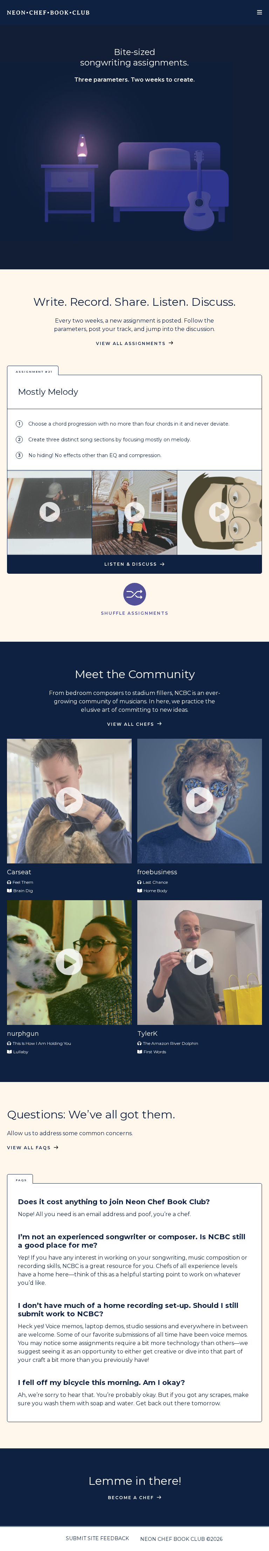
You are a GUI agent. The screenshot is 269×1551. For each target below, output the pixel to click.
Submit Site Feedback (97, 1538)
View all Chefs (130, 724)
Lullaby (20, 1051)
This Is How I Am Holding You (42, 1043)
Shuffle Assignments (134, 613)
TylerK (147, 1034)
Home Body (155, 890)
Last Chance (155, 882)
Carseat (19, 872)
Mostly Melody (48, 392)
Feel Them (23, 882)
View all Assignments (131, 344)
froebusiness (157, 872)
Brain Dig (23, 890)
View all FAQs (29, 1148)
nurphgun (23, 1034)
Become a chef (131, 1498)
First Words (155, 1051)
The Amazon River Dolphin (170, 1043)
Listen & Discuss (130, 564)
